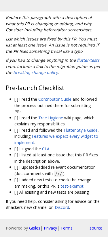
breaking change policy (35, 72)
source (96, 228)
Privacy (50, 228)
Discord (62, 207)
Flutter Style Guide (81, 130)
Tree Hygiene (50, 118)
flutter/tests (88, 60)
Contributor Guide (54, 99)
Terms (66, 228)
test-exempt (72, 186)
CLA (46, 148)
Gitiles (34, 228)
